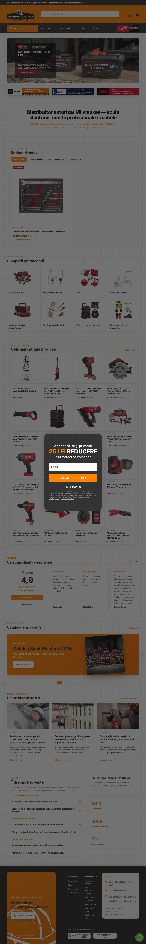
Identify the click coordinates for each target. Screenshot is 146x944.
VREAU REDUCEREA (73, 478)
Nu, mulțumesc (73, 486)
